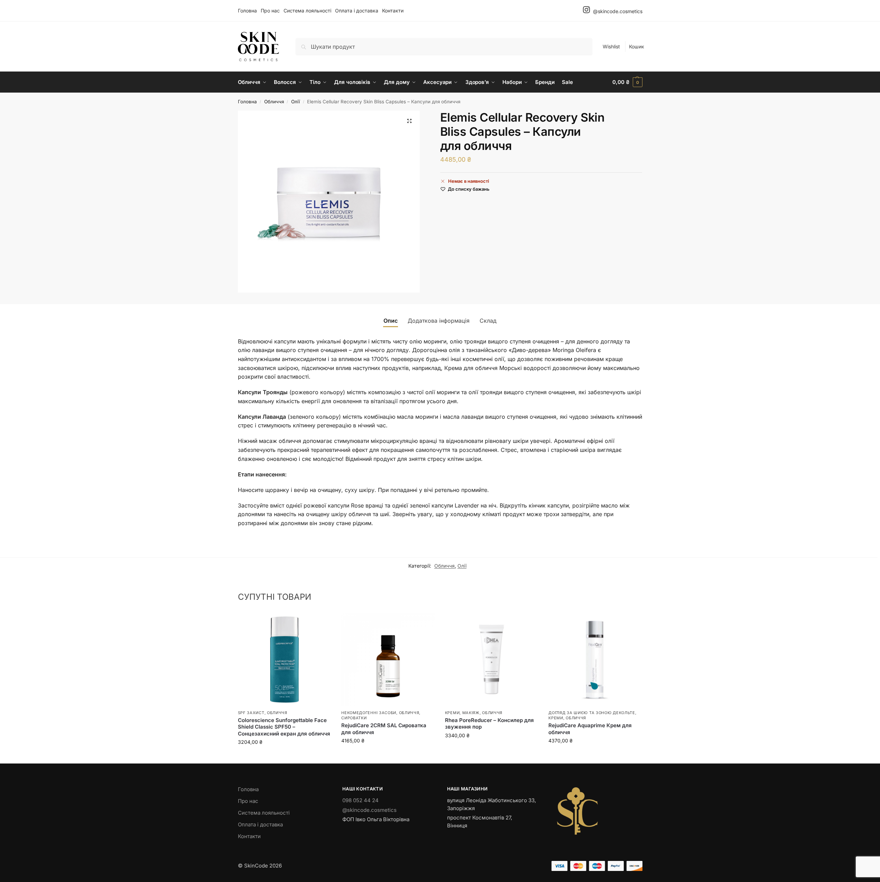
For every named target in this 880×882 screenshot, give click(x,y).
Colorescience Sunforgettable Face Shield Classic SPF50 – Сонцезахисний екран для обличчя (284, 727)
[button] (627, 82)
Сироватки (354, 717)
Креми (452, 712)
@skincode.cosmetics (617, 11)
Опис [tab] (390, 320)
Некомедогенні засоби (368, 712)
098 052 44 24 (360, 800)
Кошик (636, 46)
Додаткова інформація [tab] (439, 320)
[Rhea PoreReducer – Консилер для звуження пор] (491, 659)
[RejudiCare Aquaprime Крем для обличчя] (595, 659)
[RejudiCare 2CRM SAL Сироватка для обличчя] (388, 659)
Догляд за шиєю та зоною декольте (591, 712)
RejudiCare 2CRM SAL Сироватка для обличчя (383, 729)
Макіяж (471, 712)
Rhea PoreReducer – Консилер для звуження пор (489, 723)
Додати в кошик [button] (284, 756)
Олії (295, 101)
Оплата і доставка (356, 10)
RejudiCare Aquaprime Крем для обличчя (590, 729)
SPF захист (251, 712)
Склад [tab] (488, 320)
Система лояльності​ (307, 10)
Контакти (393, 10)
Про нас (270, 10)
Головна (247, 10)
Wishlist (611, 46)
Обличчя (274, 101)
